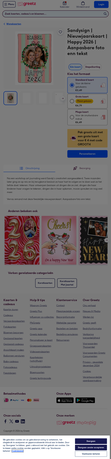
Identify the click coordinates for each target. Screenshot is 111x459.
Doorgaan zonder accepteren (91, 447)
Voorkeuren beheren (91, 454)
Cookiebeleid (17, 451)
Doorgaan (91, 441)
